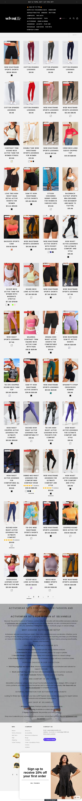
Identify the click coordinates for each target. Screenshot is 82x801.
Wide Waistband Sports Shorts (11, 68)
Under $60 (52, 10)
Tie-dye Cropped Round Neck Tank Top (11, 387)
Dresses (44, 12)
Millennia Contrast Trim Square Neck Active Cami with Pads (31, 342)
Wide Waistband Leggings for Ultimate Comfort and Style (50, 480)
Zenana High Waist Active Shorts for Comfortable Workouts (51, 342)
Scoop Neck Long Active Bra (31, 581)
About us (27, 730)
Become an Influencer (31, 735)
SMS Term (14, 735)
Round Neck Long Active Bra (31, 290)
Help (13, 738)
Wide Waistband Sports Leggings (50, 109)
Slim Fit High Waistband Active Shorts (31, 195)
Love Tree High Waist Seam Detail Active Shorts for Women (11, 198)
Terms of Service (16, 733)
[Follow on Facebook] (12, 774)
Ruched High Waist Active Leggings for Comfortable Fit (31, 431)
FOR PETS (48, 27)
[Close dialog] (80, 754)
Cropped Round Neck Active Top (70, 529)
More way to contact (49, 734)
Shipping (14, 740)
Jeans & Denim (42, 21)
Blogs (26, 738)
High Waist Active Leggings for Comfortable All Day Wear (11, 480)
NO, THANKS (35, 783)
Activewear (31, 21)
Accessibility (28, 733)
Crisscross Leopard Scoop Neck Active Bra (11, 582)
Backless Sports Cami (11, 242)
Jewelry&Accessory (34, 18)
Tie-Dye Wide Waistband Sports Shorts (31, 530)
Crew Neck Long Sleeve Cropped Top (70, 150)
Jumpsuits (31, 15)
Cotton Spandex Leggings (31, 68)
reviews (27, 745)
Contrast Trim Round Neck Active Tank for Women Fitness (11, 151)
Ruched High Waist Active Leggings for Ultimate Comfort (12, 532)
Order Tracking (16, 742)
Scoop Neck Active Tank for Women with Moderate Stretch (11, 294)
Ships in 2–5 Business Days (37, 10)
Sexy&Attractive (33, 12)
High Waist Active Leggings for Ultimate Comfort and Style (70, 246)
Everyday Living (33, 29)
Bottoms (52, 12)
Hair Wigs (40, 27)
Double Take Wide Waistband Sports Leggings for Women (31, 151)
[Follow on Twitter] (17, 774)
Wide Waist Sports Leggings (11, 338)
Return (13, 730)
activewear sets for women (17, 623)
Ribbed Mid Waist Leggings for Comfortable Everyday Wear (31, 479)
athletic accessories (33, 688)
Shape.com (61, 696)
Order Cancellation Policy (32, 742)
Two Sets (39, 15)
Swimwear (31, 24)
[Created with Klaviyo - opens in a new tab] (50, 800)
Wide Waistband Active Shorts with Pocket (50, 243)
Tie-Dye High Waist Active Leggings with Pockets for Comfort (50, 433)
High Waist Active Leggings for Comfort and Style (70, 479)
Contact (27, 740)
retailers (27, 747)
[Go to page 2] (53, 597)
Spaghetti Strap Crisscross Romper (70, 387)
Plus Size (47, 24)
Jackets (39, 24)
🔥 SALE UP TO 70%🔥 (34, 7)
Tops (46, 18)
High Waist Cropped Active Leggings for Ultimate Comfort (12, 433)
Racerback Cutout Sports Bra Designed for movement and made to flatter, (70, 199)
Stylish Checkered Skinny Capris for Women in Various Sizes (51, 198)
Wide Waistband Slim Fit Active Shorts (70, 339)
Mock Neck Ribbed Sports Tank (50, 582)
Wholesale (31, 27)
